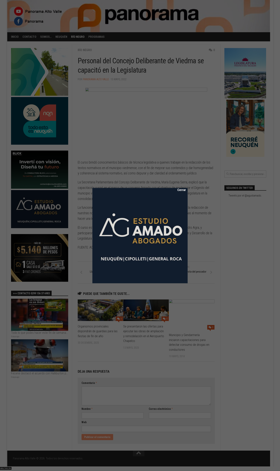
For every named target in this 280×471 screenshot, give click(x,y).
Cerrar (179, 190)
